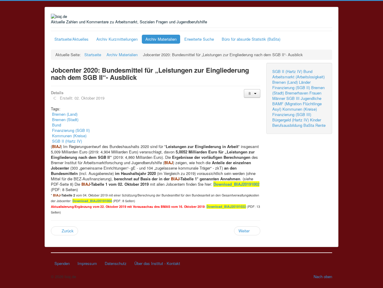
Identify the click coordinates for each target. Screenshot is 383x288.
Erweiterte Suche (199, 39)
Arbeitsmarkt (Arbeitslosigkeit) (298, 77)
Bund (307, 71)
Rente (320, 125)
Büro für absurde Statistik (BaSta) (251, 39)
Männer (278, 98)
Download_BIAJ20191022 (226, 206)
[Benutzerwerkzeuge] (252, 93)
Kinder (315, 120)
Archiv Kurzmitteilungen (117, 39)
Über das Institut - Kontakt (157, 263)
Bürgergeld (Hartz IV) (290, 120)
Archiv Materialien (161, 39)
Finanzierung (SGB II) (291, 87)
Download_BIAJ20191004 (92, 201)
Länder (305, 82)
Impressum (87, 263)
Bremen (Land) (285, 82)
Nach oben (323, 276)
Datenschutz (116, 263)
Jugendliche (311, 98)
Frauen (315, 93)
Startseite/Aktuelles (71, 39)
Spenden (62, 263)
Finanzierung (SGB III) (291, 114)
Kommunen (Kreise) (299, 109)
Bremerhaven (296, 93)
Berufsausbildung (287, 125)
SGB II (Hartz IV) (287, 71)
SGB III (293, 98)
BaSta (308, 125)
